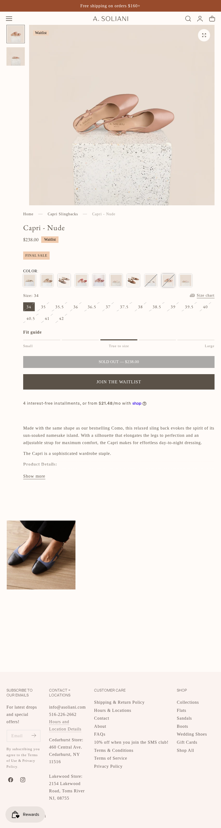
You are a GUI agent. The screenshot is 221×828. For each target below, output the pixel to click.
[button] (9, 18)
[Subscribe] (34, 735)
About (100, 726)
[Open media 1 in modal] (204, 35)
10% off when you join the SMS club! (131, 742)
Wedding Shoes (192, 734)
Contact (101, 718)
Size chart (206, 295)
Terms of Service (110, 758)
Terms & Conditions (113, 750)
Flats (181, 710)
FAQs (99, 734)
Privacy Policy (108, 766)
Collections (188, 702)
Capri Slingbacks (63, 214)
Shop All (185, 750)
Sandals (184, 718)
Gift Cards (187, 742)
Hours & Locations (112, 710)
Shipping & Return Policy (119, 702)
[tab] (15, 34)
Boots (182, 726)
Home (28, 214)
